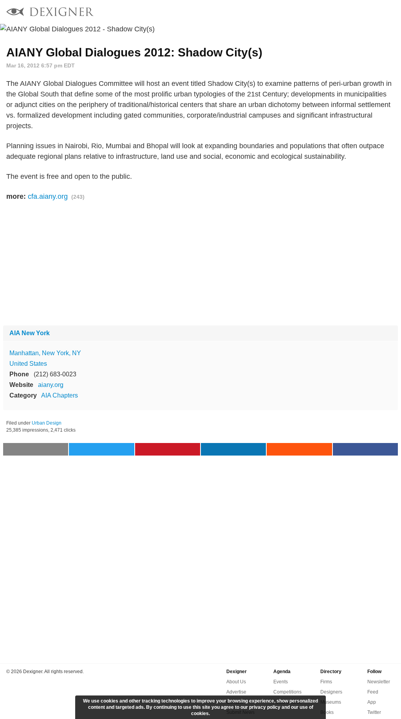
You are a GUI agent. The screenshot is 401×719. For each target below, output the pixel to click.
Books (327, 712)
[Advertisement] (200, 264)
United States (28, 363)
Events (280, 682)
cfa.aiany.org (48, 196)
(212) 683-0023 (55, 374)
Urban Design (46, 423)
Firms (326, 682)
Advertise (236, 692)
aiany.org (50, 384)
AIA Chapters (59, 395)
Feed (372, 692)
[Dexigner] (50, 12)
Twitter (374, 712)
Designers (331, 692)
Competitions (287, 692)
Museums (330, 702)
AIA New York (29, 333)
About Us (236, 682)
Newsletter (378, 682)
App (371, 702)
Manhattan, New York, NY (45, 353)
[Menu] (390, 11)
